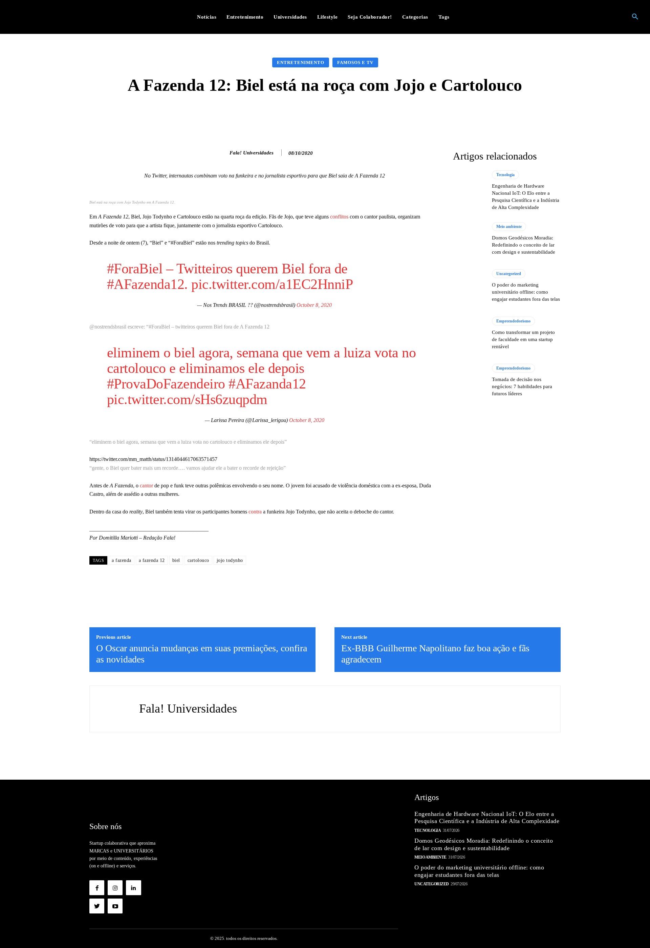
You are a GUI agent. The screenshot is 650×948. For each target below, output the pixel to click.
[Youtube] (115, 906)
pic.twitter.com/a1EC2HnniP (272, 284)
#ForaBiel (135, 268)
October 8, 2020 (314, 305)
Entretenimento (300, 62)
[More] (433, 115)
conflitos (339, 216)
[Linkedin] (133, 887)
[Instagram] (115, 887)
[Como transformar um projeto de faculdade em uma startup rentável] (469, 333)
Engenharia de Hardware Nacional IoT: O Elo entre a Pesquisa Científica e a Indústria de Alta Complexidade (486, 817)
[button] (635, 17)
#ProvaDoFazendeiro (166, 384)
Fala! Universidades (252, 152)
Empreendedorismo (513, 321)
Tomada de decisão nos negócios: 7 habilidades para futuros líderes (522, 386)
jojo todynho (230, 560)
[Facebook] (96, 887)
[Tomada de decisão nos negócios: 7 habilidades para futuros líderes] (469, 380)
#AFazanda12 (267, 384)
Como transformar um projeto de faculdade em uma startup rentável (523, 339)
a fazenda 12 (152, 560)
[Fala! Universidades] (222, 153)
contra (255, 511)
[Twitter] (96, 906)
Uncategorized (508, 273)
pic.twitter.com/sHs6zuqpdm (187, 399)
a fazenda (121, 560)
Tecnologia (505, 174)
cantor (146, 485)
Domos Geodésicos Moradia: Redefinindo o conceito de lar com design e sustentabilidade (523, 245)
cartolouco (198, 560)
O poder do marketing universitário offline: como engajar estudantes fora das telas (526, 292)
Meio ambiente (509, 226)
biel (176, 560)
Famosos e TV (355, 62)
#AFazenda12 (146, 284)
